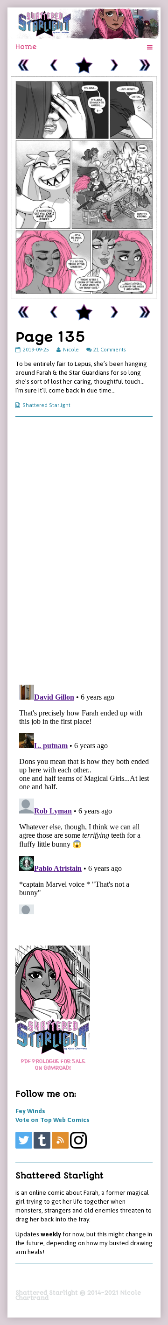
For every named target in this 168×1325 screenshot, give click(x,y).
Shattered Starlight (46, 405)
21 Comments (109, 349)
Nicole (71, 349)
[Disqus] (84, 549)
